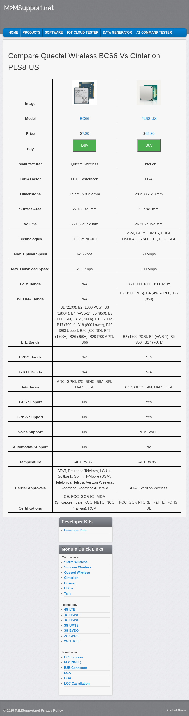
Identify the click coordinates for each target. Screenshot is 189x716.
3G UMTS (71, 625)
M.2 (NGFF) (72, 662)
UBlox (68, 588)
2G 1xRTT (71, 641)
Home (13, 32)
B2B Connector (75, 668)
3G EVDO (71, 630)
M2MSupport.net (29, 8)
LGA (67, 673)
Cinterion (71, 578)
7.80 (85, 133)
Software (54, 32)
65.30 (149, 133)
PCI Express (73, 657)
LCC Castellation (77, 683)
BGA (67, 678)
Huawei (69, 583)
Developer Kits (75, 530)
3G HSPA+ (72, 615)
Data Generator (117, 32)
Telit (67, 594)
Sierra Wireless (75, 562)
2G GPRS (71, 636)
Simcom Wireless (77, 567)
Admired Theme (176, 710)
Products (31, 32)
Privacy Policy (52, 710)
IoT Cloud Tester (82, 32)
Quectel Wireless (77, 572)
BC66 (84, 118)
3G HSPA (71, 620)
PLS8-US (149, 118)
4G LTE (69, 609)
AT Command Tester (154, 32)
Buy (84, 145)
